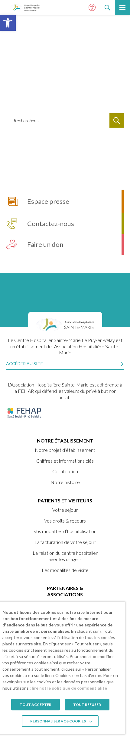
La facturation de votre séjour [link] (65, 542)
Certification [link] (65, 471)
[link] (8, 23)
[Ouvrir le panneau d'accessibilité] (92, 7)
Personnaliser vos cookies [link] (58, 721)
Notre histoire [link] (65, 482)
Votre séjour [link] (65, 510)
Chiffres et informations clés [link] (65, 461)
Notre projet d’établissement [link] (65, 450)
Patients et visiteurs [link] (65, 500)
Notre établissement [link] (65, 440)
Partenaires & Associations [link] (65, 591)
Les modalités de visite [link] (65, 570)
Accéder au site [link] (24, 363)
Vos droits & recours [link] (65, 520)
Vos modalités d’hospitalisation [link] (65, 531)
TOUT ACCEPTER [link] (35, 704)
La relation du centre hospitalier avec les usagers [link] (65, 556)
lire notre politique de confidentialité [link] (69, 688)
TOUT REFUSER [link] (87, 704)
